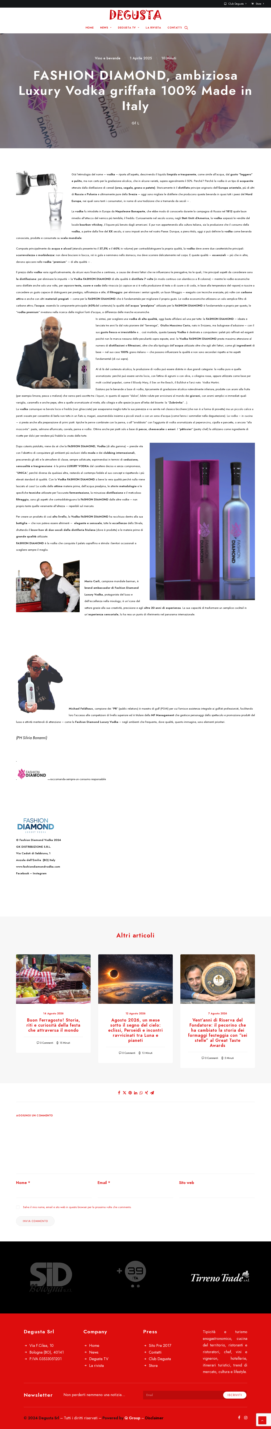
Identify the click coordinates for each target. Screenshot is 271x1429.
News (93, 1352)
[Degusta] (135, 15)
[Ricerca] (186, 27)
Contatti (155, 1352)
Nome (23, 1182)
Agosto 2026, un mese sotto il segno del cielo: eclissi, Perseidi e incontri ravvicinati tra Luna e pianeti (135, 1030)
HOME (90, 28)
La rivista (96, 1365)
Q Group (132, 1418)
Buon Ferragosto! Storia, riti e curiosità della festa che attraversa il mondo (53, 1025)
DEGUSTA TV (127, 28)
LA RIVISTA (153, 28)
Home (94, 1345)
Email (104, 1182)
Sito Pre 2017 (160, 1345)
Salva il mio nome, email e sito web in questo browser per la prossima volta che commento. (77, 1207)
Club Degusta (236, 4)
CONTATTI (174, 28)
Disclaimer (154, 1418)
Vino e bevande (107, 58)
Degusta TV (98, 1359)
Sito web (186, 1182)
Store (258, 4)
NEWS (104, 28)
